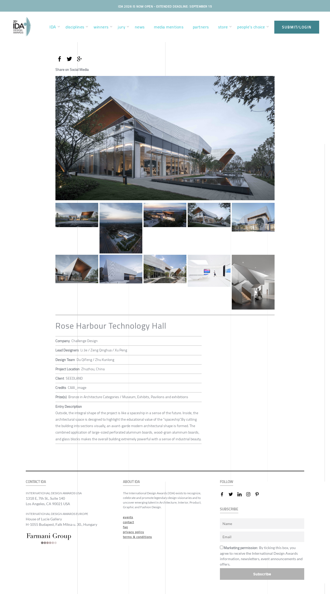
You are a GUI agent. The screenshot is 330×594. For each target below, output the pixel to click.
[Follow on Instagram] (250, 494)
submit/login (296, 27)
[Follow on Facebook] (224, 494)
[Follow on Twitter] (233, 494)
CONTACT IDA (36, 481)
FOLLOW (226, 481)
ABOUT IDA (131, 481)
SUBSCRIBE (229, 509)
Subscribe (262, 574)
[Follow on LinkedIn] (241, 494)
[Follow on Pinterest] (259, 494)
